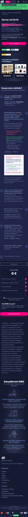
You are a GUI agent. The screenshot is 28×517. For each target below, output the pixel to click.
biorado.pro (17, 509)
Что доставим (5, 480)
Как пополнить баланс (14, 148)
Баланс (18, 238)
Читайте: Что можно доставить (13, 172)
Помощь (4, 471)
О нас (3, 473)
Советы (4, 478)
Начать (7, 1)
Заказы (6, 238)
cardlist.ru (8, 146)
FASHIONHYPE (5, 37)
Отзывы (4, 475)
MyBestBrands (13, 37)
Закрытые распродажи (8, 493)
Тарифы (12, 238)
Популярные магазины (8, 489)
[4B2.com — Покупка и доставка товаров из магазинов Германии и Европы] (2, 2)
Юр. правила (4, 482)
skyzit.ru (16, 146)
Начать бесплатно (14, 43)
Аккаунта (20, 463)
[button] (26, 2)
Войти (13, 1)
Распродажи (5, 491)
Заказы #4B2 (7, 227)
